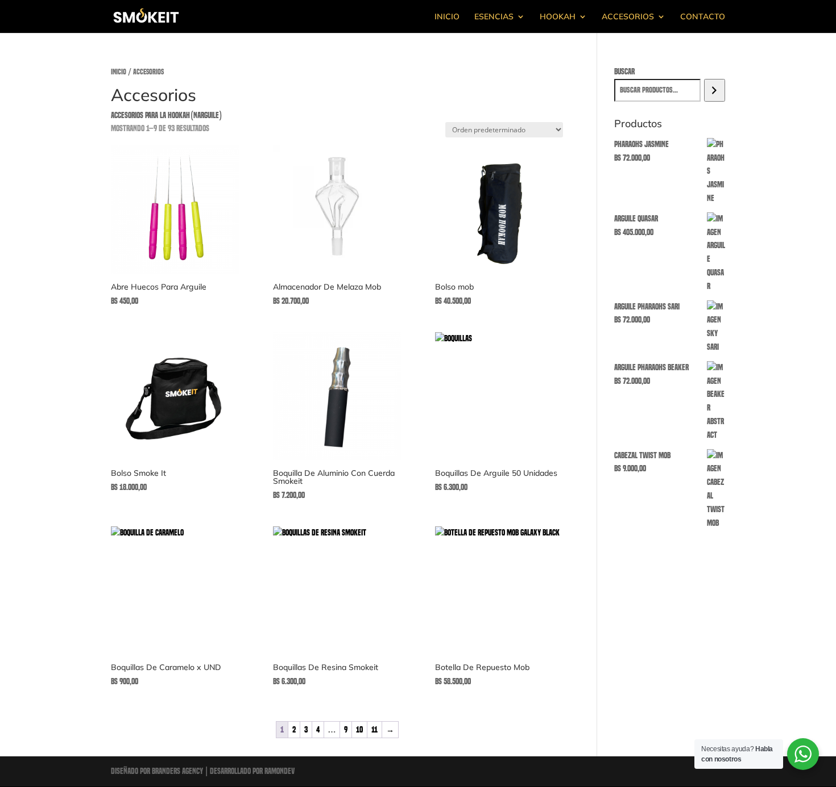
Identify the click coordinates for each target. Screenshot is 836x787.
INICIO (447, 17)
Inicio (118, 72)
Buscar (624, 71)
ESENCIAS (494, 17)
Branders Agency (178, 771)
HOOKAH (558, 17)
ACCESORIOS (628, 17)
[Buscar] (714, 90)
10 (359, 729)
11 (374, 729)
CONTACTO (702, 17)
